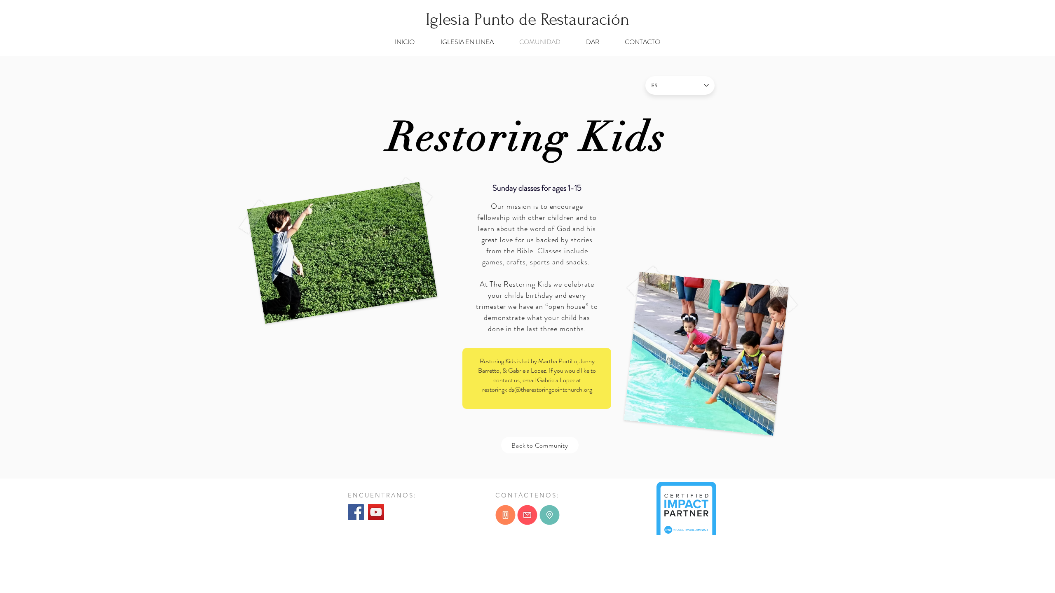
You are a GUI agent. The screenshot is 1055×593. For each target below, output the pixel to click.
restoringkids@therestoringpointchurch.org (537, 389)
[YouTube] (376, 512)
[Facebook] (356, 512)
